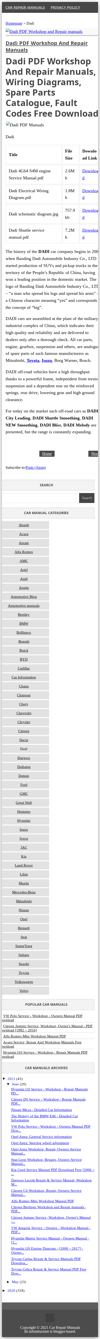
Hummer (24, 812)
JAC (24, 847)
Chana (24, 686)
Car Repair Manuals (25, 7)
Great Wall (24, 803)
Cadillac (24, 668)
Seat (24, 937)
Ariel (24, 570)
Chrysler (23, 722)
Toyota (24, 973)
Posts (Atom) (35, 467)
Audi (24, 579)
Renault (24, 928)
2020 (12, 1291)
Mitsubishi (24, 901)
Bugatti (23, 641)
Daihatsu (24, 767)
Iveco (24, 838)
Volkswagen (24, 982)
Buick (23, 650)
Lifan (24, 874)
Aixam (24, 543)
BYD (24, 659)
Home (47, 454)
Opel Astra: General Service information (41, 1137)
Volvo (23, 991)
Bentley (24, 614)
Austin (24, 588)
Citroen (23, 731)
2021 (12, 1079)
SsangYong (23, 946)
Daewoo (23, 758)
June (16, 1084)
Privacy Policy (65, 7)
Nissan (24, 910)
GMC (24, 794)
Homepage (14, 23)
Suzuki (24, 964)
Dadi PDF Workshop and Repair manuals (47, 46)
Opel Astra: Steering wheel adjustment (40, 1143)
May (16, 1282)
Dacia (23, 740)
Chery (23, 704)
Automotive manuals (24, 606)
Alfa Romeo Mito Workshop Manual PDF (42, 1201)
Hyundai (23, 820)
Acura (23, 534)
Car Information (24, 677)
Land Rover (24, 865)
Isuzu (24, 829)
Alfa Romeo (24, 552)
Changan (24, 695)
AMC (24, 561)
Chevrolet (24, 713)
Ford (23, 785)
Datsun (23, 776)
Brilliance (24, 632)
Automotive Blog (24, 597)
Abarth (24, 525)
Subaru (23, 955)
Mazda (24, 883)
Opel (23, 919)
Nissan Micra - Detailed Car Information (41, 1110)
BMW (23, 623)
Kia (23, 856)
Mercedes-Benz (24, 892)
